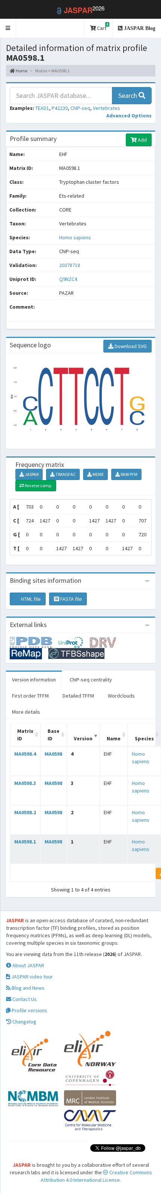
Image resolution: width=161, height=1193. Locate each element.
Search (128, 95)
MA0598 (53, 753)
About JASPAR (27, 965)
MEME (98, 474)
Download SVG (130, 346)
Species (144, 738)
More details (26, 711)
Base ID (54, 735)
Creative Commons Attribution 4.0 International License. (96, 1176)
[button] (8, 28)
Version (83, 738)
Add (142, 140)
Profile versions (28, 1010)
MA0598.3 (25, 783)
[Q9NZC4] (34, 641)
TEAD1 (42, 108)
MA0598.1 (25, 841)
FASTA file (70, 599)
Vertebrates (106, 108)
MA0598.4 (25, 753)
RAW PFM (128, 474)
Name (114, 738)
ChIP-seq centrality (91, 679)
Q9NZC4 (68, 279)
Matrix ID (25, 735)
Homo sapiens (75, 237)
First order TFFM (30, 695)
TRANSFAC (65, 474)
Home (21, 71)
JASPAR (31, 474)
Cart (102, 27)
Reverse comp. (38, 485)
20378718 (69, 265)
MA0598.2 (25, 812)
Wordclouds (121, 695)
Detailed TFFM (78, 695)
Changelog (23, 1021)
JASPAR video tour (31, 976)
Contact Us (24, 999)
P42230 (60, 108)
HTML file (30, 599)
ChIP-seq (80, 108)
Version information (34, 679)
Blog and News (27, 987)
